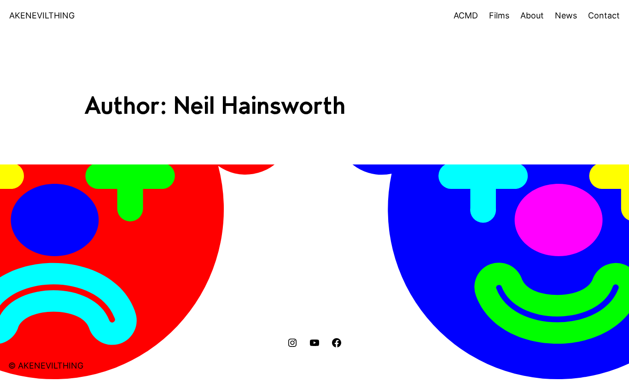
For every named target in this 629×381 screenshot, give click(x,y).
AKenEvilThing (42, 15)
